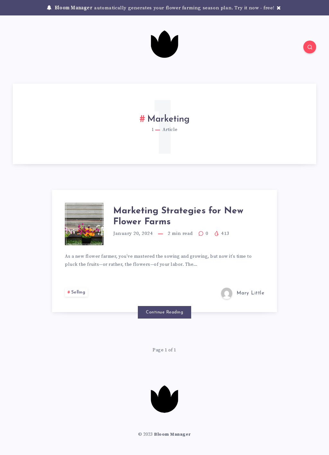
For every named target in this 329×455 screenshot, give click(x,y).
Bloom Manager (74, 8)
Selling (78, 292)
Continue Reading (164, 312)
